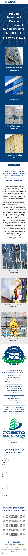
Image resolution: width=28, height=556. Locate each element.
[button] (1, 2)
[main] (14, 25)
